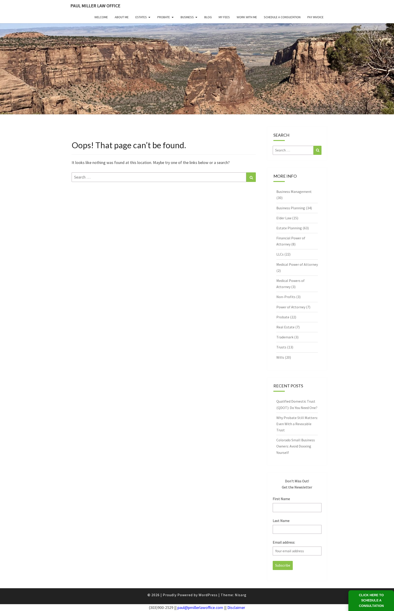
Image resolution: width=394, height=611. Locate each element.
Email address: (284, 542)
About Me (122, 17)
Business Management (294, 191)
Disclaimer (236, 607)
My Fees (224, 17)
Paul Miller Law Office (95, 5)
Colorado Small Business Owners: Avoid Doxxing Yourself (295, 446)
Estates (141, 17)
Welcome (101, 17)
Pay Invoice (315, 17)
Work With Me (247, 17)
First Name (281, 498)
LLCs (280, 254)
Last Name (281, 520)
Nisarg (240, 595)
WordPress (208, 595)
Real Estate (285, 327)
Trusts (281, 347)
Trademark (284, 337)
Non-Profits (286, 296)
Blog (208, 17)
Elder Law (283, 218)
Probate (163, 17)
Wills (280, 357)
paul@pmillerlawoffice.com (200, 607)
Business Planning (290, 208)
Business (187, 17)
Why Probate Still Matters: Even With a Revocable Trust (297, 423)
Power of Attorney (290, 307)
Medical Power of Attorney (297, 264)
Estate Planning (289, 228)
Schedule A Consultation (282, 17)
